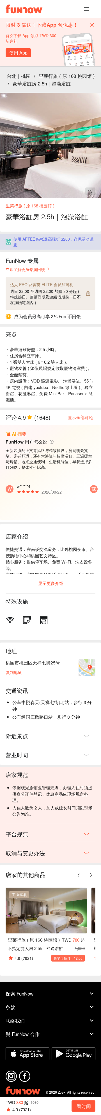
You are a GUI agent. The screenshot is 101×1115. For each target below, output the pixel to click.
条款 (10, 1006)
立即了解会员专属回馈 (25, 269)
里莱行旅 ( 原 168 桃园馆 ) (67, 75)
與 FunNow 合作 (23, 1033)
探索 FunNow (19, 993)
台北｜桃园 (19, 75)
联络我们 (15, 1020)
